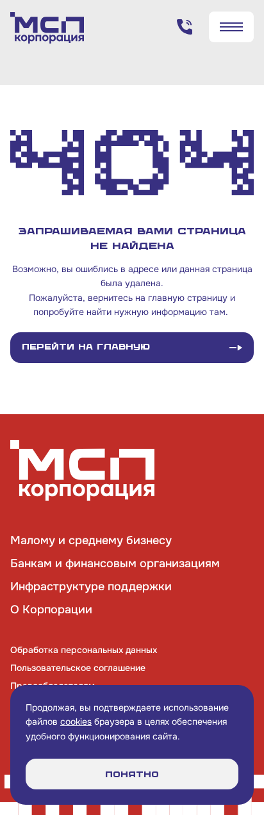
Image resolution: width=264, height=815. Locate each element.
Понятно (132, 774)
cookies (76, 721)
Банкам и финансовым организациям (115, 563)
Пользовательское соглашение (77, 668)
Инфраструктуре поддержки (91, 586)
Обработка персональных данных (83, 650)
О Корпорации (51, 609)
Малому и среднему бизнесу (91, 540)
